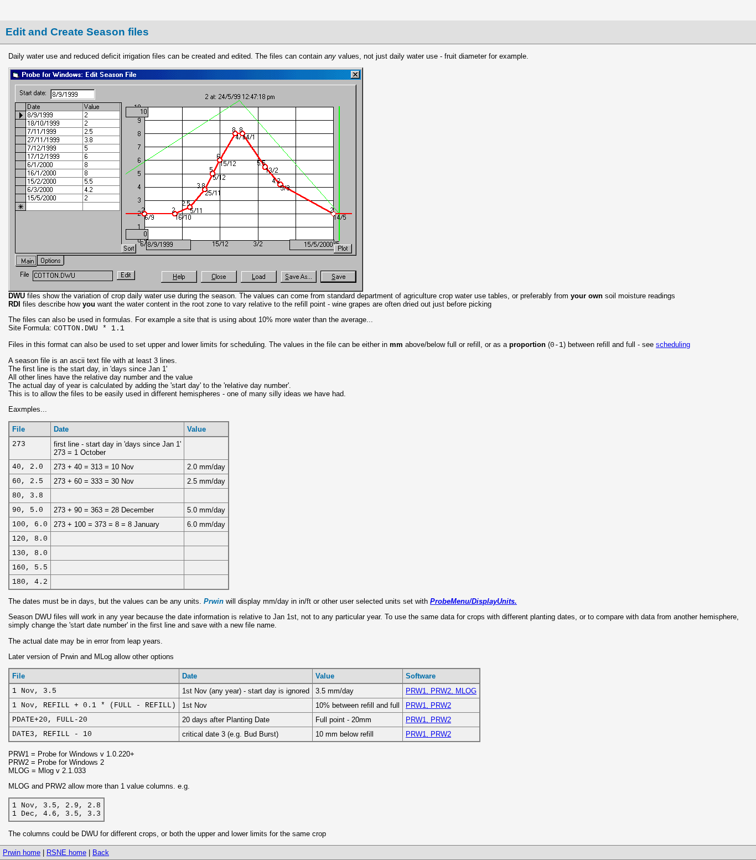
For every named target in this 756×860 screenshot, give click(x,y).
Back (100, 852)
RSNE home (66, 852)
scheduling (673, 344)
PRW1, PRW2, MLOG (441, 691)
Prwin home (21, 852)
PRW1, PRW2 (428, 705)
